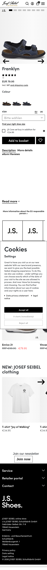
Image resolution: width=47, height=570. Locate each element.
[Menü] (43, 4)
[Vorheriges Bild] (6, 61)
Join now (23, 459)
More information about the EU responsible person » (23, 212)
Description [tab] (9, 150)
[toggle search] (27, 3)
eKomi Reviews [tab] (11, 154)
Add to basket (18, 140)
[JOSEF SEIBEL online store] (10, 3)
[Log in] (32, 3)
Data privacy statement (17, 295)
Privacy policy (8, 550)
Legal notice (8, 556)
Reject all (23, 322)
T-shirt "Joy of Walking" (16, 426)
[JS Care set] (44, 130)
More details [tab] (25, 150)
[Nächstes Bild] (41, 61)
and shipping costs (19, 85)
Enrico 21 (7, 344)
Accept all (23, 309)
